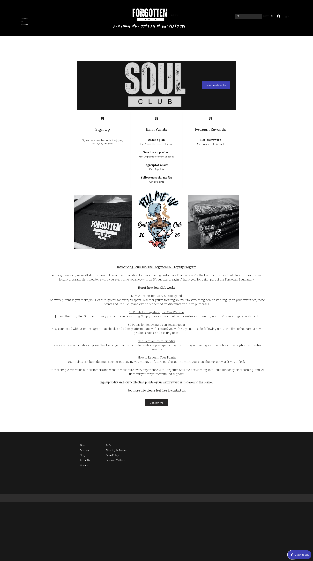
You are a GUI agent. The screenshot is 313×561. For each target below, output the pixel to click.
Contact (84, 465)
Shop (82, 445)
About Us (85, 460)
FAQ (108, 445)
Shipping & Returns (116, 450)
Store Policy (112, 455)
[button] (24, 21)
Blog (82, 455)
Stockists (84, 450)
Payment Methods (116, 460)
